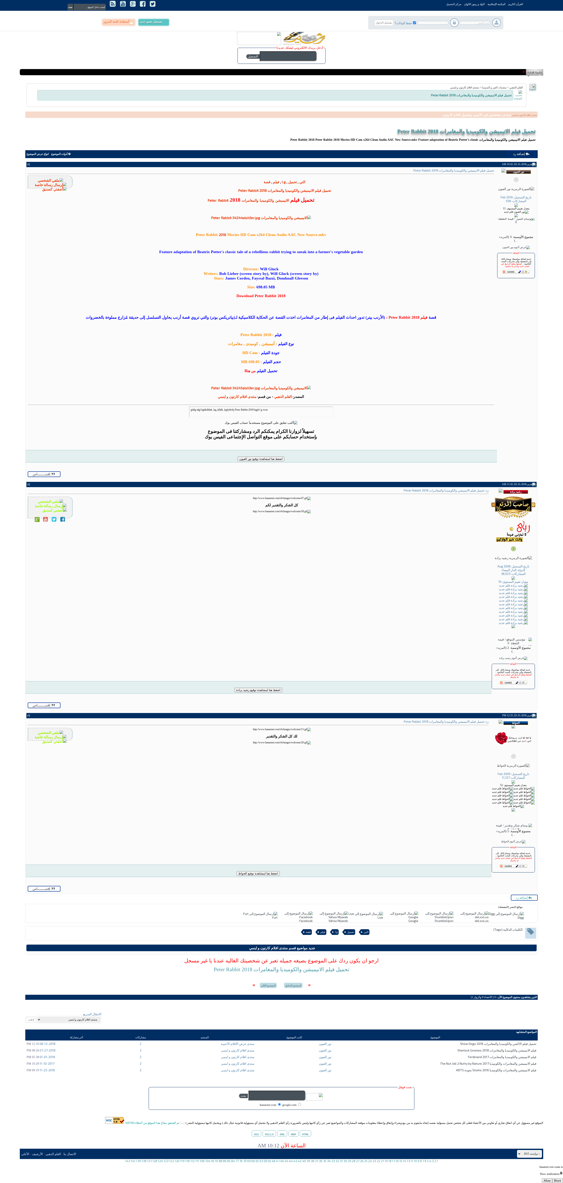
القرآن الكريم (515, 4)
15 (400, 1161)
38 (312, 1161)
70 (245, 1161)
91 (216, 1161)
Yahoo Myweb (338, 921)
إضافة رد (519, 154)
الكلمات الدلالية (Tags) (508, 929)
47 (278, 1161)
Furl (275, 917)
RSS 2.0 (269, 1134)
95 (212, 1161)
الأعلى (25, 1154)
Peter (212, 200)
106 (202, 1161)
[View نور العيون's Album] (516, 247)
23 (374, 1161)
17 (393, 1161)
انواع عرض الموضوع (38, 153)
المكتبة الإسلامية (496, 4)
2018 (222, 234)
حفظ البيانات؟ (403, 23)
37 (316, 1161)
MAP (293, 1134)
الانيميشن (282, 200)
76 (241, 1161)
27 (357, 1161)
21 (382, 1161)
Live (380, 917)
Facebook (306, 921)
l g (284, 182)
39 (308, 1161)
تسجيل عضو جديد (151, 21)
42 (300, 1161)
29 (349, 1161)
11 (412, 1161)
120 (177, 1161)
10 (415, 1161)
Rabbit (223, 200)
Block (557, 1180)
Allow (547, 1180)
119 (182, 1161)
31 (341, 1161)
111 (197, 1161)
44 (291, 1161)
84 (233, 1161)
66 (253, 1161)
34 (329, 1161)
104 (207, 1161)
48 (273, 1161)
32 (337, 1161)
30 (345, 1161)
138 (144, 1161)
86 (225, 1161)
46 (282, 1161)
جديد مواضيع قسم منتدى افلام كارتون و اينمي (282, 947)
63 (261, 1161)
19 (386, 1161)
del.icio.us (482, 921)
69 (249, 1161)
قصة (267, 182)
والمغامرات (250, 200)
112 (192, 1161)
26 (362, 1161)
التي (302, 182)
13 (408, 1161)
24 (370, 1161)
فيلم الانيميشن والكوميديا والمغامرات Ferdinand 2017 (502, 1057)
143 (127, 1161)
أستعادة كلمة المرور (116, 21)
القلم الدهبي (53, 1154)
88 (220, 1161)
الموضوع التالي (268, 985)
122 (171, 1161)
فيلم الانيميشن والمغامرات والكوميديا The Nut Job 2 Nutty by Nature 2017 (488, 1063)
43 (295, 1161)
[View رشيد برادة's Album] (513, 658)
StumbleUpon (444, 921)
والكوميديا (267, 200)
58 (265, 1161)
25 (365, 1161)
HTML (305, 1134)
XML (282, 1134)
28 (353, 1161)
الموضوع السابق (293, 985)
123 (166, 1161)
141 (133, 1161)
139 (138, 1161)
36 (320, 1161)
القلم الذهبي (516, 87)
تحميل (292, 182)
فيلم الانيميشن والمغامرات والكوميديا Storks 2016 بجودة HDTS (496, 1070)
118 (187, 1161)
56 (269, 1161)
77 (237, 1161)
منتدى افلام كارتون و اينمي (464, 87)
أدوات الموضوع (59, 153)
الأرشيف (37, 1154)
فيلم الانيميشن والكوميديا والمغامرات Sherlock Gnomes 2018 (496, 1050)
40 (304, 1161)
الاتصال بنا (70, 1154)
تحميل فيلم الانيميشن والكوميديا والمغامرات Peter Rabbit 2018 (466, 131)
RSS (256, 1134)
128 (154, 1161)
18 (389, 1161)
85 (228, 1161)
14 (404, 1161)
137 (149, 1161)
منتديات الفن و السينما (494, 87)
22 (378, 1161)
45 (286, 1161)
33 (333, 1161)
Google (413, 921)
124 (160, 1161)
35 (324, 1161)
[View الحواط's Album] (513, 841)
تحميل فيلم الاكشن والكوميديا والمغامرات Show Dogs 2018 (498, 1044)
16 (397, 1161)
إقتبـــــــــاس (42, 474)
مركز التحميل (453, 4)
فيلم (276, 182)
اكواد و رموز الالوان (474, 4)
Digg (521, 917)
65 (257, 1161)
